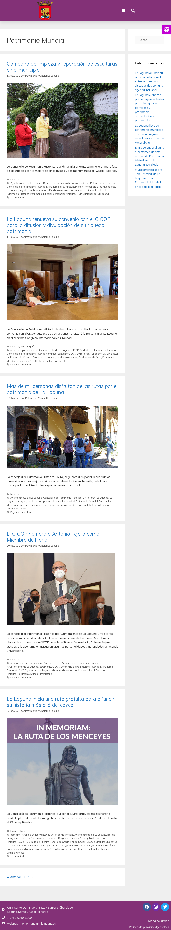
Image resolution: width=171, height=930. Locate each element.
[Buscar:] (149, 40)
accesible (15, 834)
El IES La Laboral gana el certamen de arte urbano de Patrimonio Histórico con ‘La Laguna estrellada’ (149, 156)
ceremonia (45, 666)
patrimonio (85, 845)
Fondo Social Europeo (82, 841)
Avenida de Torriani (62, 834)
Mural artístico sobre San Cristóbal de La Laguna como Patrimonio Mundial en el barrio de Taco (148, 178)
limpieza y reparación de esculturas (48, 190)
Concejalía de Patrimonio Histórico (26, 186)
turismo (11, 852)
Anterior (14, 877)
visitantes (21, 508)
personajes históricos (65, 193)
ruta (46, 849)
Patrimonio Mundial (41, 193)
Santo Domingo (59, 849)
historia (11, 845)
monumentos (76, 190)
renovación (23, 361)
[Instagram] (156, 907)
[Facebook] (147, 907)
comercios (73, 838)
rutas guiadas (69, 505)
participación (35, 501)
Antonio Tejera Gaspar (74, 663)
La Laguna (12, 190)
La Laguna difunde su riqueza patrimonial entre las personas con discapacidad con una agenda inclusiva (149, 81)
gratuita (100, 841)
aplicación (26, 350)
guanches (32, 670)
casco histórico (69, 183)
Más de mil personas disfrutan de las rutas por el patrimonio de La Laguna (62, 389)
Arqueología (95, 663)
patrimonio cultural (95, 190)
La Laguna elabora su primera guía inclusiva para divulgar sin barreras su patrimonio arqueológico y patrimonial (149, 107)
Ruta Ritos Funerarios (31, 505)
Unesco (11, 508)
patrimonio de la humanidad (59, 501)
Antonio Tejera (52, 663)
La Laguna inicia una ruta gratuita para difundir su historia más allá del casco (61, 702)
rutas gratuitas (52, 505)
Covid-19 (23, 841)
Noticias (14, 179)
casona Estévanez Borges (51, 838)
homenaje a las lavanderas (100, 186)
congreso (51, 353)
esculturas (65, 186)
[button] (166, 29)
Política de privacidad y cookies (149, 927)
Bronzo (47, 183)
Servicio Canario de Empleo (84, 849)
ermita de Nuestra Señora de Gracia (49, 841)
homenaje (78, 186)
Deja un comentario (21, 364)
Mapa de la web (158, 921)
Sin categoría (27, 346)
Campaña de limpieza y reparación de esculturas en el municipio (62, 67)
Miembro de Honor (62, 670)
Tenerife (105, 849)
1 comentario (17, 197)
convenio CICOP (66, 353)
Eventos (14, 831)
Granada (38, 357)
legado (23, 190)
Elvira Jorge (52, 186)
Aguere (38, 663)
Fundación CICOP (100, 353)
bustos (56, 183)
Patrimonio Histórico (18, 193)
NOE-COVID (58, 845)
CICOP (75, 350)
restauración (36, 849)
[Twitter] (165, 907)
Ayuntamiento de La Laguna (26, 183)
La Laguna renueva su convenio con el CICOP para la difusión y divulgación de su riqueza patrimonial (58, 225)
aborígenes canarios (21, 663)
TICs (64, 361)
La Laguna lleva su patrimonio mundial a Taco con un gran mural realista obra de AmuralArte (149, 134)
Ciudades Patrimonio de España (97, 183)
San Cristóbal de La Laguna (93, 193)
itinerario (21, 845)
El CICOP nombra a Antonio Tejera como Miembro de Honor (53, 537)
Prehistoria (46, 673)
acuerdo (15, 350)
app (35, 350)
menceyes (45, 845)
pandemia (72, 845)
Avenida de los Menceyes (36, 834)
